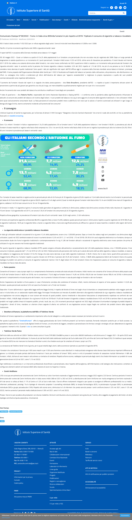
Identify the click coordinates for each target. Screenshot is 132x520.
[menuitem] (11, 20)
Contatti (17, 480)
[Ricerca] (123, 13)
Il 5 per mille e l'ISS (56, 503)
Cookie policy (18, 483)
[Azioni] (8, 3)
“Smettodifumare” (25, 320)
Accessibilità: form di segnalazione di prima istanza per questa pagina (92, 513)
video (29, 326)
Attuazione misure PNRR (23, 496)
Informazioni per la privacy (23, 477)
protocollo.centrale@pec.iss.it (28, 463)
